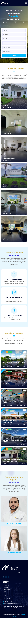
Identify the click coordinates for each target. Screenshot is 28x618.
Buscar (14, 55)
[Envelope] (8, 577)
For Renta (10, 410)
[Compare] (25, 352)
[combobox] (14, 34)
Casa (7, 351)
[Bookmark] (23, 352)
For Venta (10, 351)
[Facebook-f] (3, 577)
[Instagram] (6, 577)
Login (23, 2)
